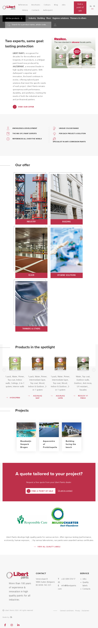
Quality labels (86, 584)
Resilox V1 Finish (83, 397)
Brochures (36, 5)
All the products (13, 18)
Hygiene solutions (61, 18)
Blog (56, 5)
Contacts (35, 10)
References (23, 5)
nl (91, 6)
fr (94, 6)
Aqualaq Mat (37, 397)
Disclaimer (85, 611)
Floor (48, 18)
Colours (47, 5)
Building (41, 18)
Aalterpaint (48, 10)
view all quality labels (49, 547)
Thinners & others (78, 18)
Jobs (63, 5)
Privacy (77, 611)
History (25, 10)
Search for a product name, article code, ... (30, 25)
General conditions (67, 611)
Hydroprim (15, 398)
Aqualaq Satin (60, 397)
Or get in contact (65, 491)
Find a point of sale (80, 7)
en (92, 9)
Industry (32, 18)
